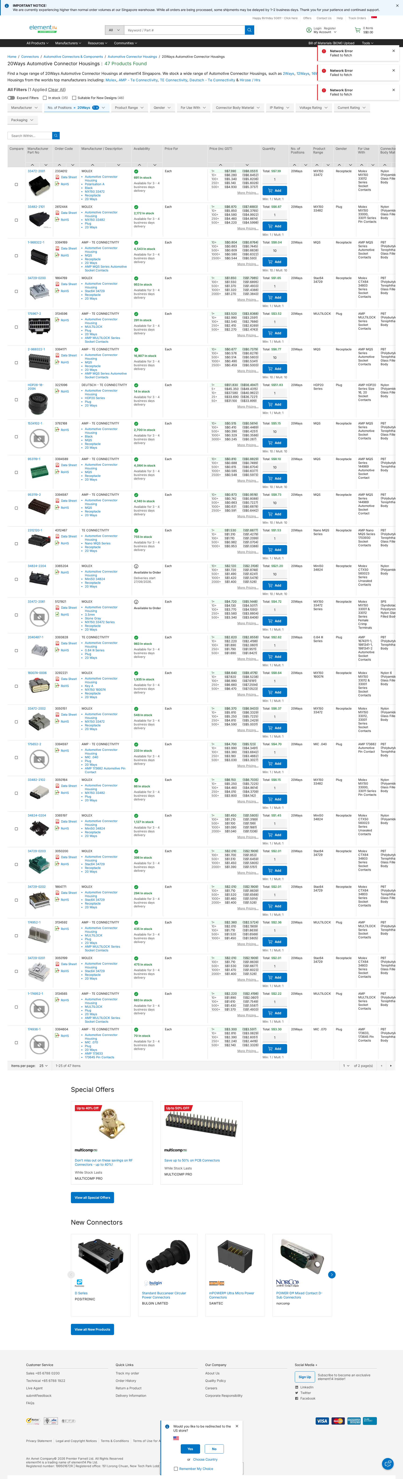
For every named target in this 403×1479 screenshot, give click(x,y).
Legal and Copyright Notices (76, 1441)
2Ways (288, 73)
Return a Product (129, 1388)
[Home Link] (43, 30)
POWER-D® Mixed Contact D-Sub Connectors (299, 1295)
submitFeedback (39, 1395)
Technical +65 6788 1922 (45, 1381)
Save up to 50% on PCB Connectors (192, 1160)
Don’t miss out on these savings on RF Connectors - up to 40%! (104, 1162)
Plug (88, 223)
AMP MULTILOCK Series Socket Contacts (102, 339)
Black (89, 188)
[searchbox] (184, 30)
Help (340, 18)
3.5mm (90, 614)
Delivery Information (131, 1395)
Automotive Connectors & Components (73, 56)
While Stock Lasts (88, 1172)
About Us (212, 1373)
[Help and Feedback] (388, 1464)
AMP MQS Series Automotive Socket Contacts (106, 268)
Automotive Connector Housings (132, 56)
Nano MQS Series (98, 543)
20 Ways (91, 199)
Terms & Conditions (115, 1441)
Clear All (56, 89)
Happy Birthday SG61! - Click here (275, 18)
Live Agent (34, 1388)
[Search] (249, 30)
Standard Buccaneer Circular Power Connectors (164, 1295)
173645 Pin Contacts (99, 1057)
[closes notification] (397, 5)
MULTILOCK (93, 326)
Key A (89, 686)
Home (11, 56)
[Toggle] (11, 98)
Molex (111, 80)
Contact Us (324, 18)
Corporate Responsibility (224, 1395)
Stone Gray (93, 618)
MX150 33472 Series (100, 622)
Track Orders (357, 18)
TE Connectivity (174, 80)
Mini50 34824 (95, 579)
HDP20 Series (95, 398)
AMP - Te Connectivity (138, 80)
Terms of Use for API (148, 1441)
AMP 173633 (94, 1053)
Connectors (30, 56)
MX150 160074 (95, 689)
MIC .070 (91, 1042)
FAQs (30, 1403)
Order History (126, 1381)
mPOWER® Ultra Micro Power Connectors (231, 1295)
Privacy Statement (39, 1441)
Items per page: (23, 1066)
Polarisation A (94, 184)
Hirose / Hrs (250, 80)
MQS (88, 255)
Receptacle (93, 195)
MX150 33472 (95, 191)
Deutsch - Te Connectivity (212, 80)
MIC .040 (91, 757)
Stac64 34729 (95, 291)
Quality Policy (215, 1381)
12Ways (303, 73)
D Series (81, 1293)
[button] (37, 43)
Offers (307, 18)
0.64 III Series (94, 650)
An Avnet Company (40, 1458)
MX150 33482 (95, 220)
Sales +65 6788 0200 (43, 1373)
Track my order (127, 1373)
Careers (211, 1388)
